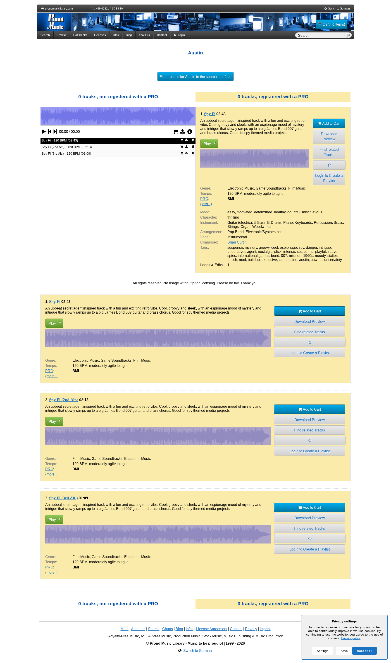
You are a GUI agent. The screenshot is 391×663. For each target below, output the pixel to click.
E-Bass (259, 222)
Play (207, 143)
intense (289, 251)
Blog (129, 35)
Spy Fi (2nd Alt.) (63, 399)
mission (295, 256)
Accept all (364, 651)
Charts (167, 629)
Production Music (186, 636)
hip (310, 251)
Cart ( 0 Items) (334, 24)
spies (231, 256)
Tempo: (206, 193)
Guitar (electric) (239, 222)
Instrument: (209, 222)
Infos (116, 35)
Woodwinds (261, 227)
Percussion (323, 222)
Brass (338, 222)
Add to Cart (330, 123)
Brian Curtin (237, 242)
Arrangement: (211, 232)
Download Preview (329, 136)
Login (180, 35)
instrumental (237, 237)
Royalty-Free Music (123, 636)
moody (320, 256)
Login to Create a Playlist (329, 178)
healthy (280, 212)
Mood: (205, 212)
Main (125, 629)
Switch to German (339, 8)
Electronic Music (240, 188)
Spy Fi (209, 114)
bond (275, 256)
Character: (208, 217)
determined (263, 212)
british (232, 260)
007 (284, 256)
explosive (269, 260)
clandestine (288, 260)
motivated (244, 212)
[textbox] (320, 35)
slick (277, 251)
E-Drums (274, 222)
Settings (322, 651)
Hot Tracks (80, 35)
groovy (264, 247)
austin (304, 260)
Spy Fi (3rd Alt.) (63, 498)
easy (231, 212)
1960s (308, 256)
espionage (288, 247)
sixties (332, 256)
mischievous (312, 212)
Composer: (209, 242)
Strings (233, 227)
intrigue (325, 247)
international (248, 256)
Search (45, 35)
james (264, 256)
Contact (162, 35)
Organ (245, 227)
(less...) (206, 204)
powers (316, 260)
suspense (235, 247)
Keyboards (303, 222)
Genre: (205, 188)
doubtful (293, 212)
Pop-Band (235, 232)
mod (242, 260)
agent (251, 251)
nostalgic (265, 251)
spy (301, 247)
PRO (204, 199)
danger (311, 247)
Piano (288, 222)
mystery (251, 247)
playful (320, 251)
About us (144, 35)
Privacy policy (350, 638)
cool (274, 247)
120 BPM (234, 193)
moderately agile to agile (264, 193)
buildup (254, 260)
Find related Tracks (329, 152)
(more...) (51, 376)
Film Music (297, 188)
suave (332, 251)
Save (344, 651)
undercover (236, 251)
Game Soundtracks (271, 188)
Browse (62, 35)
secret (302, 251)
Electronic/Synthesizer (263, 232)
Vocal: (205, 237)
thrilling (233, 217)
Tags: (204, 247)
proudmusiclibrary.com (59, 8)
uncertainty (333, 260)
